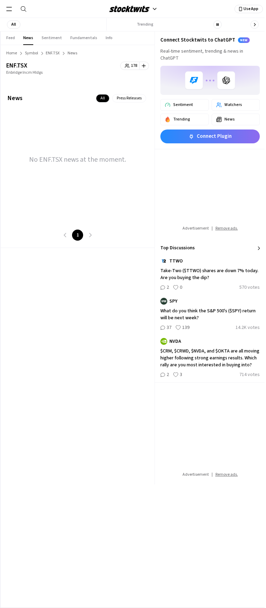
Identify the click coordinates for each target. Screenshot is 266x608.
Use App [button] (250, 9)
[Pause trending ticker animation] (217, 24)
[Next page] (90, 235)
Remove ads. (226, 228)
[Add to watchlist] (144, 66)
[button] (13, 24)
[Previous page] (65, 235)
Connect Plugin (214, 136)
